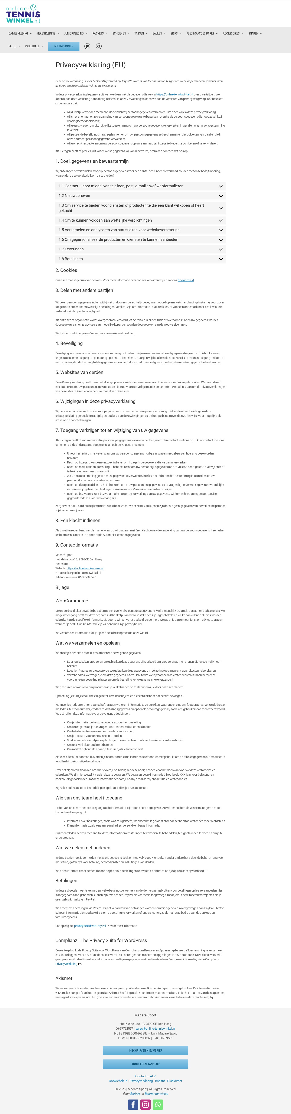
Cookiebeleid (186, 280)
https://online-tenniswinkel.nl (174, 94)
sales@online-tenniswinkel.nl (155, 1028)
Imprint (160, 1081)
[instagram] (145, 1105)
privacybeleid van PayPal (90, 926)
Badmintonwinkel (156, 1094)
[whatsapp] (158, 1105)
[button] (99, 46)
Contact (140, 1076)
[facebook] (133, 1105)
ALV (153, 1076)
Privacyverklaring (66, 963)
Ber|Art (135, 1094)
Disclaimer (174, 1081)
